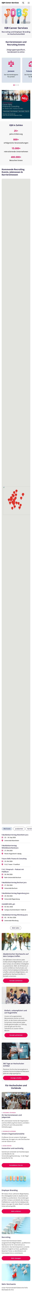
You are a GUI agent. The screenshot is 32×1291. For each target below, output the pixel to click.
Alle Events (7, 829)
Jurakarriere (19, 829)
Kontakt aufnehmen (16, 981)
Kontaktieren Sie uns (16, 1165)
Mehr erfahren (16, 1211)
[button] (21, 498)
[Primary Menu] (29, 3)
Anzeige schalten (16, 1078)
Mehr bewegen (16, 1258)
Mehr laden (15, 928)
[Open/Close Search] (23, 3)
